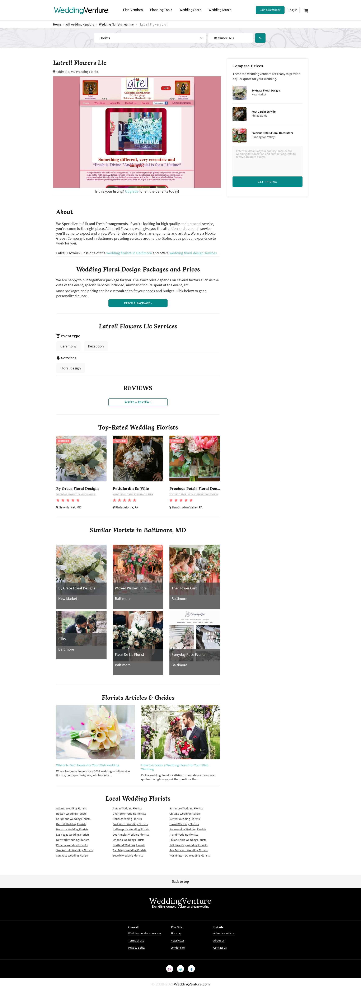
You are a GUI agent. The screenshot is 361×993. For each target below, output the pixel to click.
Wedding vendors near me (144, 933)
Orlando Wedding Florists (128, 840)
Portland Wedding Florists (129, 845)
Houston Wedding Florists (72, 829)
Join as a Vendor (270, 10)
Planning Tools (161, 10)
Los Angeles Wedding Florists (131, 834)
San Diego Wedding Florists (129, 850)
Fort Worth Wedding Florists (130, 824)
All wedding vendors (80, 24)
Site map (176, 933)
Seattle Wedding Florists (128, 855)
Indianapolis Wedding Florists (131, 829)
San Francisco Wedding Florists (188, 850)
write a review (137, 402)
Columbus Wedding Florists (73, 819)
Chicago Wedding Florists (185, 813)
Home (57, 24)
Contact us (220, 947)
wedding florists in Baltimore (129, 253)
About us (219, 940)
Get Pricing (267, 182)
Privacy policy (136, 947)
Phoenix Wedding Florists (72, 845)
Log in (292, 10)
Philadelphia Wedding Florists (187, 840)
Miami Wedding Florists (183, 834)
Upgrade (132, 191)
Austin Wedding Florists (127, 808)
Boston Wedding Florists (71, 813)
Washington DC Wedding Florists (189, 855)
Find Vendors (133, 10)
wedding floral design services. (193, 253)
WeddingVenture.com (192, 984)
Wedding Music (219, 10)
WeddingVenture (180, 901)
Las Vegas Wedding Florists (72, 834)
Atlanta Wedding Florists (71, 808)
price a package (137, 303)
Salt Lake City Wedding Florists (188, 845)
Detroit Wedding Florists (71, 824)
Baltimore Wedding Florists (186, 808)
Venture (81, 10)
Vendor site (178, 947)
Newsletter (177, 940)
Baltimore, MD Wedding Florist (77, 71)
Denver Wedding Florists (184, 819)
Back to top (180, 882)
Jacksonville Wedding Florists (187, 829)
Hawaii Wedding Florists (184, 824)
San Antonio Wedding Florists (74, 850)
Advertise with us (224, 933)
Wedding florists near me (116, 24)
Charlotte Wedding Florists (129, 813)
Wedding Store (190, 10)
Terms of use (136, 940)
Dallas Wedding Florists (127, 819)
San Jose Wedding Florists (72, 855)
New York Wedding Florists (72, 840)
